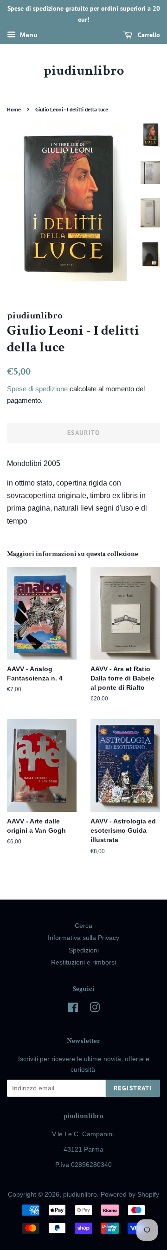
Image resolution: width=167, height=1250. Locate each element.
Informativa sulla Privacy (83, 937)
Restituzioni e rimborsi (83, 962)
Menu (28, 35)
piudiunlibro (84, 71)
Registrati (133, 1088)
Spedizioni (84, 950)
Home (14, 109)
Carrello (148, 35)
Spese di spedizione (37, 389)
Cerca (83, 925)
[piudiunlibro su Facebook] (73, 1009)
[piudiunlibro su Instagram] (95, 1009)
